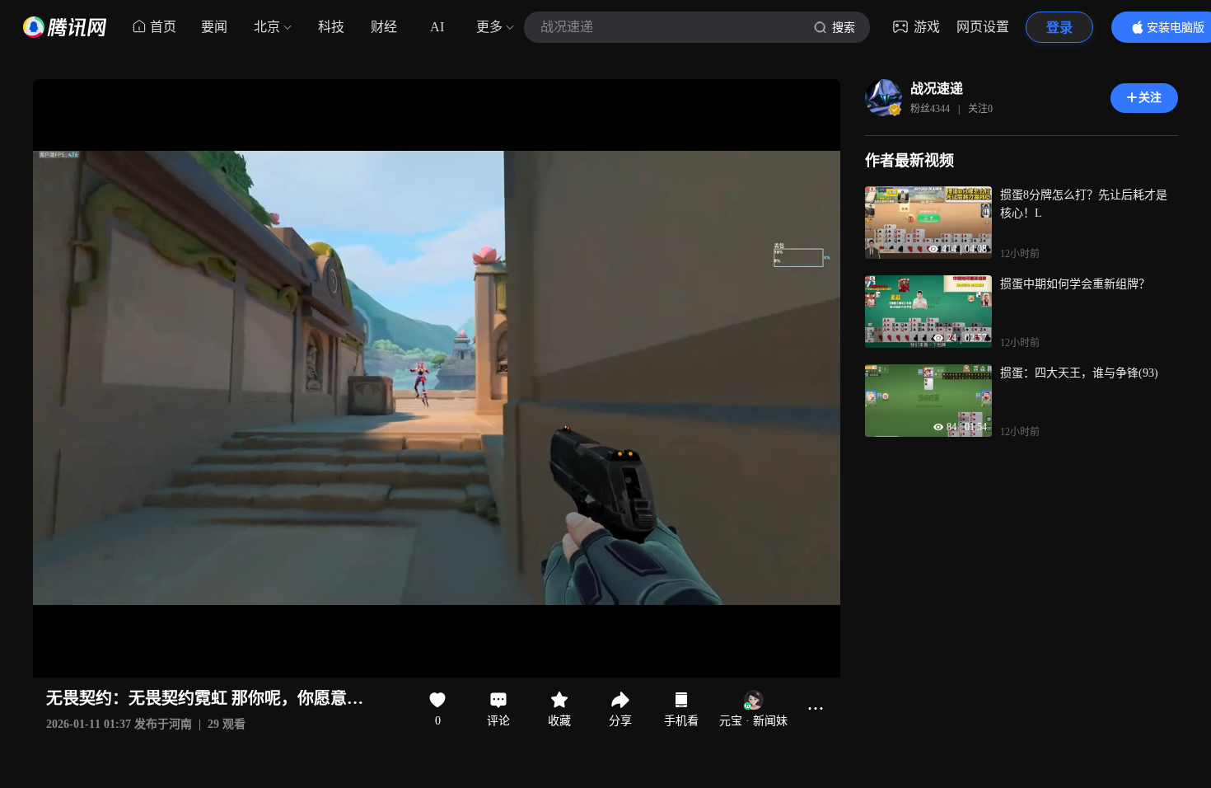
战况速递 (936, 89)
